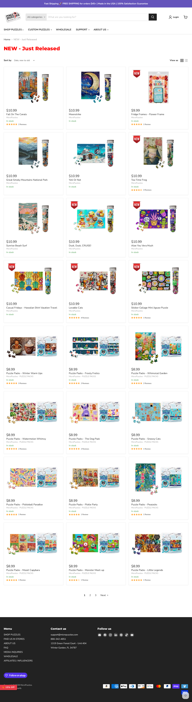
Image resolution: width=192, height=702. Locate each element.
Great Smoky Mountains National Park (27, 180)
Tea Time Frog (139, 180)
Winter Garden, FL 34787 (64, 647)
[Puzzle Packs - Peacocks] (158, 477)
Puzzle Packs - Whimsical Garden (149, 373)
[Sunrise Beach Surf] (33, 219)
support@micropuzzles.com (64, 634)
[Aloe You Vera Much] (158, 219)
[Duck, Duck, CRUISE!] (96, 219)
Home (7, 39)
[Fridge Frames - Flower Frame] (158, 87)
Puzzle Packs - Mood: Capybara (23, 570)
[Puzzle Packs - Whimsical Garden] (158, 346)
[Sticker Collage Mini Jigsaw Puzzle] (158, 281)
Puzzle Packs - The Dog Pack (84, 439)
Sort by (7, 60)
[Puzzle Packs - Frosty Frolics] (96, 346)
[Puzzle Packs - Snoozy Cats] (158, 412)
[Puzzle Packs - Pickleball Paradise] (33, 477)
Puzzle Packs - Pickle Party (83, 504)
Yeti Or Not (75, 180)
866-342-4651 (58, 638)
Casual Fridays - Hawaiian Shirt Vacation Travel (31, 307)
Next (103, 595)
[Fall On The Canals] (33, 87)
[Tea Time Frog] (158, 153)
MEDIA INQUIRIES (13, 652)
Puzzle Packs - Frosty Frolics (84, 373)
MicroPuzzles (12, 117)
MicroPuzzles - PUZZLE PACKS (19, 376)
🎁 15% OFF (8, 687)
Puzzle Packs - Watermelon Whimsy (26, 439)
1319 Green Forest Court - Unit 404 (68, 643)
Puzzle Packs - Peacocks (144, 504)
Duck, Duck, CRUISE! (80, 245)
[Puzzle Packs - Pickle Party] (96, 477)
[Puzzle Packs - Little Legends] (158, 543)
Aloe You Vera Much (142, 245)
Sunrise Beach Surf (16, 245)
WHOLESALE (63, 29)
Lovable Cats (76, 307)
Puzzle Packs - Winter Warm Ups (24, 373)
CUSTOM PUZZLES (39, 29)
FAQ (6, 647)
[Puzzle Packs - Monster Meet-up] (96, 543)
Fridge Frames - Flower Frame (147, 114)
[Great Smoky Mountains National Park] (33, 153)
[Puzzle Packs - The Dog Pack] (96, 412)
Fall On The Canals (16, 114)
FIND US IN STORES (14, 638)
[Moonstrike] (96, 87)
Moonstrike (75, 114)
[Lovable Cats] (96, 281)
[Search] (153, 17)
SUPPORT (82, 29)
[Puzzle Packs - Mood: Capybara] (33, 543)
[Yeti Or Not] (96, 153)
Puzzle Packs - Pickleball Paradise (24, 504)
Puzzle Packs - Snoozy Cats (146, 439)
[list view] (186, 60)
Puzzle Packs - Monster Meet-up (86, 570)
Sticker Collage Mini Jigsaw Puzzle (149, 307)
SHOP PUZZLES (13, 29)
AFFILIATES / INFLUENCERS (18, 660)
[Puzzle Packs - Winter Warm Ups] (33, 346)
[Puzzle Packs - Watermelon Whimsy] (33, 412)
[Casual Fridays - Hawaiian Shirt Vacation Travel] (33, 281)
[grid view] (182, 60)
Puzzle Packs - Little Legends (147, 570)
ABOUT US (100, 29)
